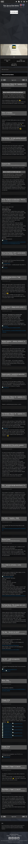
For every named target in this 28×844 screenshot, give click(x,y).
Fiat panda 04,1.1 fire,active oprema (12, 445)
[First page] (1, 80)
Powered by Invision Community (14, 842)
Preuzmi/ (4, 670)
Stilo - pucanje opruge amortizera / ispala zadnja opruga (14, 485)
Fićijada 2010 (6, 700)
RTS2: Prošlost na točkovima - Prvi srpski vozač (14, 199)
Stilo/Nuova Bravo (6, 486)
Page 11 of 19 (14, 80)
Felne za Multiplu (7, 113)
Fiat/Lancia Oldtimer (7, 660)
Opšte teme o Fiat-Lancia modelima (10, 375)
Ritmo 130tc (5, 680)
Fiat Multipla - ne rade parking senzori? (14, 138)
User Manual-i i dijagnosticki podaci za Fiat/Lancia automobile (14, 307)
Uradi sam (5, 308)
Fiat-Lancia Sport (6, 278)
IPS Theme (12, 834)
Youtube (18, 838)
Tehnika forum (6, 342)
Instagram (15, 838)
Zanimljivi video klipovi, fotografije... (10, 606)
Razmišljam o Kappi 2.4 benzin (11, 766)
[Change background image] (24, 1)
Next (23, 816)
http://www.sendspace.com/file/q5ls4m (10, 645)
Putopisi (4, 566)
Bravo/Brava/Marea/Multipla (8, 85)
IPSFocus (16, 834)
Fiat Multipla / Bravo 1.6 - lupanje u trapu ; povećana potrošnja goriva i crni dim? (14, 84)
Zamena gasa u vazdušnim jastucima (13, 374)
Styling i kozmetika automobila (9, 114)
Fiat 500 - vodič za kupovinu (11, 659)
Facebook (9, 838)
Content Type (5, 69)
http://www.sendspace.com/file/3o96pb (10, 649)
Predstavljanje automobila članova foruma (11, 446)
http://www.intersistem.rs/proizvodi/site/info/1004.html (13, 595)
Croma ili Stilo (6, 164)
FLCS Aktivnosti (6, 701)
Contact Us (19, 835)
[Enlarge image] (21, 124)
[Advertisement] (14, 29)
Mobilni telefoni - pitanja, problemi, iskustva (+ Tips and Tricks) (14, 341)
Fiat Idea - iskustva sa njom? (10, 632)
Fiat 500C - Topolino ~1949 (10, 518)
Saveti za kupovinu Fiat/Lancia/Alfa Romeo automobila (14, 165)
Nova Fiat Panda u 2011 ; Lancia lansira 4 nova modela (14, 253)
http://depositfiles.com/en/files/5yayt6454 (11, 327)
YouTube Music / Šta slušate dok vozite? (14, 605)
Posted (6, 88)
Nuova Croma (6, 539)
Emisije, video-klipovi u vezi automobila (11, 201)
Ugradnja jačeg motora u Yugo (11, 277)
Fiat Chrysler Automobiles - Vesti (9, 254)
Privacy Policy (13, 835)
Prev (4, 816)
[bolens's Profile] (14, 57)
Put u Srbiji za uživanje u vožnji (11, 565)
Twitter (12, 838)
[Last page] (26, 80)
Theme (8, 835)
